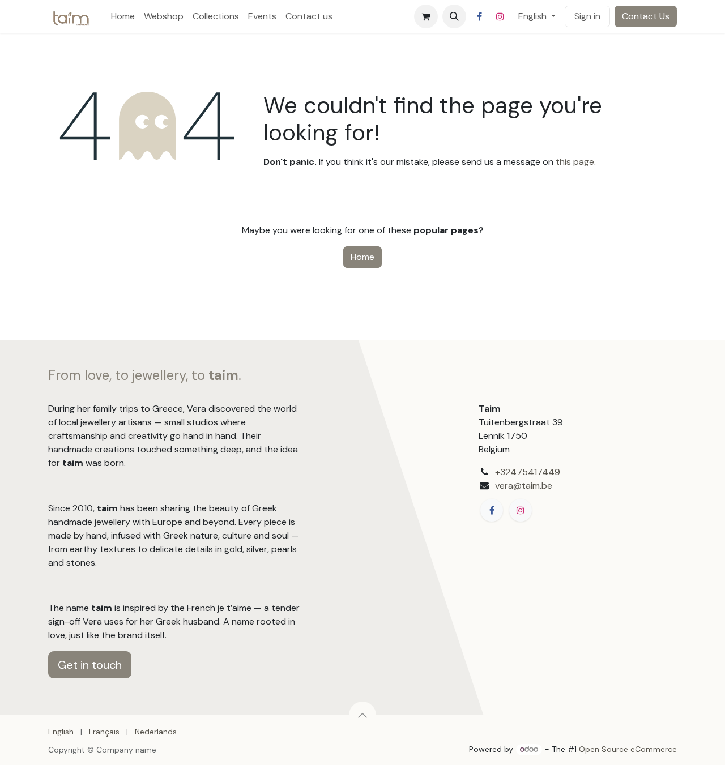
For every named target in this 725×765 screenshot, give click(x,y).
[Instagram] (500, 16)
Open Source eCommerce (628, 749)
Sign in (587, 16)
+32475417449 (527, 472)
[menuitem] (122, 16)
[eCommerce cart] (426, 16)
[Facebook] (480, 16)
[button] (454, 16)
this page (575, 162)
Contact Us (645, 16)
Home (362, 257)
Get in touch (90, 664)
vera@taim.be (523, 486)
